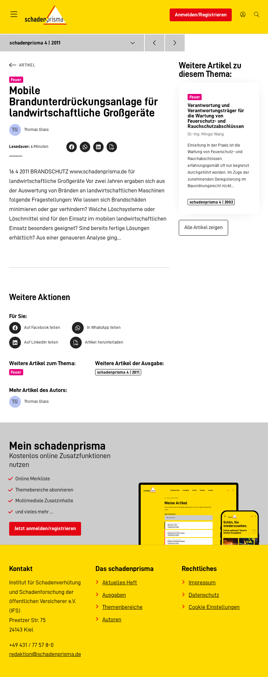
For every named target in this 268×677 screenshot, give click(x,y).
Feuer (16, 80)
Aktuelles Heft (119, 582)
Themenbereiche (122, 607)
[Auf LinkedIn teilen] (98, 147)
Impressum (202, 582)
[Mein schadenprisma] (242, 15)
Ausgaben (114, 595)
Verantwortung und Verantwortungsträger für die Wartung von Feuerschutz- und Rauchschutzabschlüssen (216, 116)
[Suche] (256, 15)
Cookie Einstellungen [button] (214, 607)
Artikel (27, 65)
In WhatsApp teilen (104, 327)
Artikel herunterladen (104, 342)
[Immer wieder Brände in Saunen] (154, 42)
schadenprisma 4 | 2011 (118, 372)
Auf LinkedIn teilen (41, 342)
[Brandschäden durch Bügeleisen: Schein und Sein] (175, 42)
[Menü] (14, 15)
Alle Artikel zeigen (203, 227)
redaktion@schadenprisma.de (45, 654)
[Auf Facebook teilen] (71, 147)
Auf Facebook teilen (42, 327)
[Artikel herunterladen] (112, 147)
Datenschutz (204, 595)
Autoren (111, 619)
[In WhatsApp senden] (85, 147)
